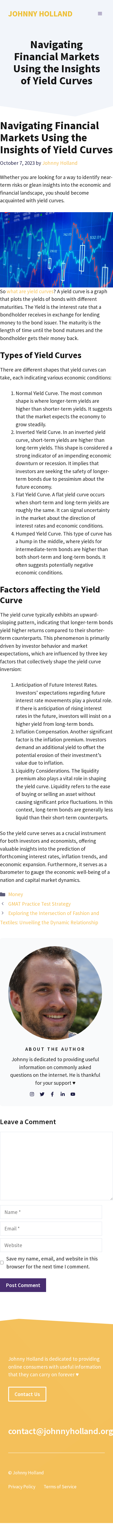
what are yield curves (30, 291)
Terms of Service (60, 1487)
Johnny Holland (40, 13)
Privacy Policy (21, 1487)
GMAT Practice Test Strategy (39, 903)
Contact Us (27, 1394)
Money (15, 894)
